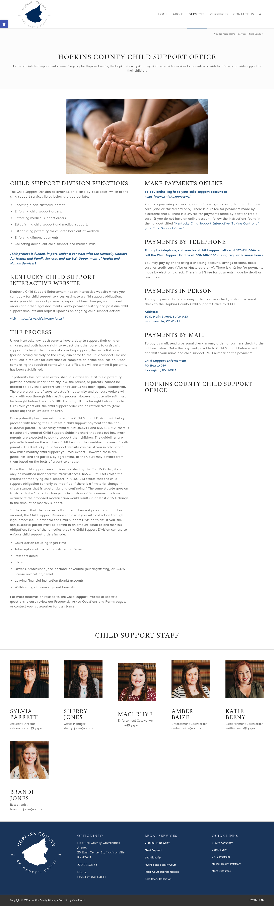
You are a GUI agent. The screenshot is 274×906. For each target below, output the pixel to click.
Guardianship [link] (153, 857)
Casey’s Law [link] (219, 849)
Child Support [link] (153, 850)
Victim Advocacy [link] (222, 842)
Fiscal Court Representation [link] (162, 871)
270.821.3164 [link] (87, 865)
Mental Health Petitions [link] (226, 863)
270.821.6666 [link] (246, 250)
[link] (4, 24)
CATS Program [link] (221, 856)
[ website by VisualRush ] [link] (71, 900)
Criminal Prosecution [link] (157, 842)
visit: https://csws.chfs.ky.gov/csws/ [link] (37, 318)
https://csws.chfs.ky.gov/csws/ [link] (168, 196)
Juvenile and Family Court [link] (160, 864)
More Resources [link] (221, 870)
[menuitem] (162, 14)
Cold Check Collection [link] (158, 879)
